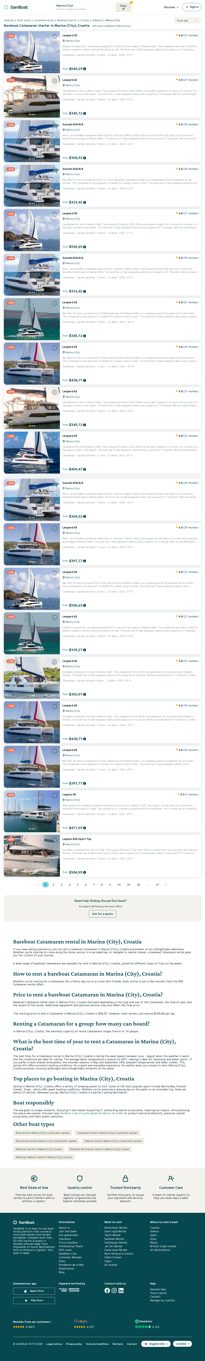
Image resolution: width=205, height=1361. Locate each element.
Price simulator (68, 1242)
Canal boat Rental (115, 1249)
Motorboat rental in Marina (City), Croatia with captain (46, 1141)
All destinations (160, 1249)
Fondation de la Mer (71, 1264)
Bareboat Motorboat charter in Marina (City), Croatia (99, 1149)
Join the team (68, 1231)
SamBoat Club (68, 1253)
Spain (153, 1234)
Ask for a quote (102, 914)
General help (158, 1289)
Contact (155, 1296)
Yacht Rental (112, 1234)
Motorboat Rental (115, 1227)
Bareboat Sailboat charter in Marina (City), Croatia (44, 1157)
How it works (158, 1292)
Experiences (66, 1268)
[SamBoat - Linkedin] (121, 1290)
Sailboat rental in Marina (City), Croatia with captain (113, 1141)
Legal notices (54, 1344)
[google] (81, 1321)
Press (62, 1261)
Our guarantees (68, 1234)
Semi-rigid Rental (115, 1231)
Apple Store (36, 1290)
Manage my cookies (162, 1300)
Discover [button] (169, 7)
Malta (153, 1242)
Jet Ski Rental (113, 1246)
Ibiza (153, 1238)
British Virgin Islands (163, 1246)
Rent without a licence (118, 1253)
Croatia (154, 1227)
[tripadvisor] (144, 1321)
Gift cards (65, 1249)
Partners (118, 1344)
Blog (61, 1272)
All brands (110, 1264)
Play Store (36, 1300)
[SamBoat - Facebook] (107, 1290)
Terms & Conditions (97, 1344)
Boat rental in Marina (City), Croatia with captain (42, 1132)
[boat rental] (16, 6)
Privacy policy (74, 1344)
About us (64, 1227)
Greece (154, 1231)
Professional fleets (71, 1246)
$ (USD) (181, 1344)
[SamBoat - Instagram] (114, 1290)
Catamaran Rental (115, 1242)
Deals (107, 1261)
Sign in (193, 7)
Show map (182, 20)
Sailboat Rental (114, 1238)
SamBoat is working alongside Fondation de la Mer (91, 1113)
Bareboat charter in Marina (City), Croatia (39, 1149)
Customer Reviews (70, 1257)
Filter (125, 5)
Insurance (65, 1238)
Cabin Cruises (113, 1257)
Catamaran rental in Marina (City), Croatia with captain (107, 1132)
